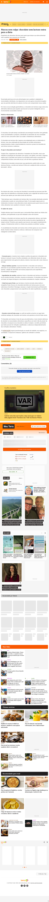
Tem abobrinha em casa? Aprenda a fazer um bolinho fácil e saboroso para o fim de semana (40, 757)
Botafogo (9, 669)
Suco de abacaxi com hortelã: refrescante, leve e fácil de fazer (34, 724)
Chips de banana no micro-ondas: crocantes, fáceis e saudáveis (11, 812)
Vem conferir (12, 471)
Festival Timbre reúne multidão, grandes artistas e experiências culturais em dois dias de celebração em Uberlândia (40, 823)
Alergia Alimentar (20, 348)
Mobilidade (33, 687)
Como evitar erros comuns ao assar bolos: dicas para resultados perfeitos (15, 832)
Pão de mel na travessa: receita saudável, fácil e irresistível (10, 746)
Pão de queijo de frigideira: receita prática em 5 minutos (11, 791)
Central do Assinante (35, 1)
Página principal (7, 2)
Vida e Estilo (7, 351)
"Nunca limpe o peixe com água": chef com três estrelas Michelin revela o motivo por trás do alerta (16, 757)
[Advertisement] (35, 766)
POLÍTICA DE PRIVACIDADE (36, 883)
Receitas (2, 721)
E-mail (43, 1)
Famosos (9, 687)
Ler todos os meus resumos (24, 449)
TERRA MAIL (26, 1)
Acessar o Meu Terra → (21, 426)
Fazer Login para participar (24, 371)
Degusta (28, 348)
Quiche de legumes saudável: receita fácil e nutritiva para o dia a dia (15, 766)
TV (31, 697)
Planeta (32, 678)
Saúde (33, 348)
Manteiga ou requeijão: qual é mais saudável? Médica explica (16, 822)
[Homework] (4, 337)
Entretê (34, 820)
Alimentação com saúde (9, 348)
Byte (8, 650)
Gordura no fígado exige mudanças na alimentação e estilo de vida (36, 791)
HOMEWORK (7, 330)
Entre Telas (9, 678)
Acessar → (21, 478)
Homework (39, 348)
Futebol (9, 697)
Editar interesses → (42, 432)
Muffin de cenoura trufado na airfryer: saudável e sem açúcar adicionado (10, 725)
